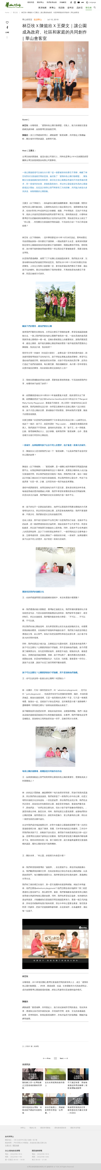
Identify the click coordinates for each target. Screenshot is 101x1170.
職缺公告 (33, 1128)
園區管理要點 (45, 1128)
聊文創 (89, 8)
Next (84, 72)
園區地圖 (16, 1145)
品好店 (80, 8)
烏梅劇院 (63, 2)
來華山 (22, 1128)
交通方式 (8, 1145)
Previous (26, 72)
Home (7, 12)
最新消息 (30, 2)
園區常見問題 (75, 1128)
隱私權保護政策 (60, 1128)
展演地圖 (42, 8)
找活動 (62, 8)
